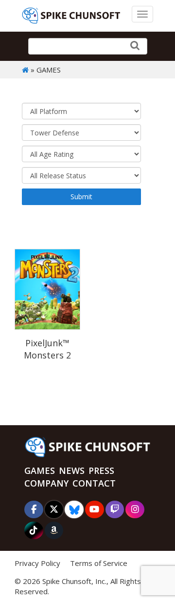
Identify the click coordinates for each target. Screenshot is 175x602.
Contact (94, 483)
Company (46, 483)
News (72, 470)
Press (101, 470)
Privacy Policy (37, 563)
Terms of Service (98, 563)
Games (39, 470)
